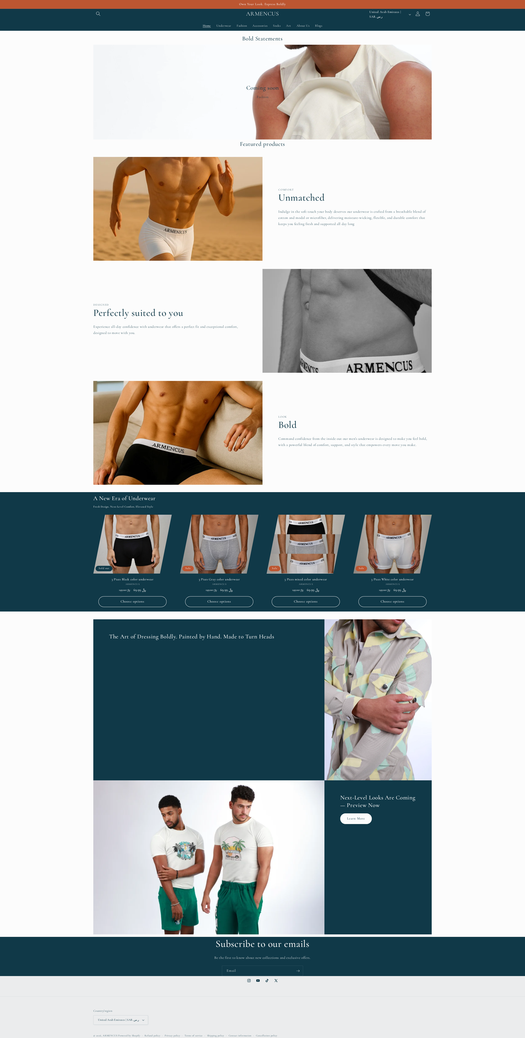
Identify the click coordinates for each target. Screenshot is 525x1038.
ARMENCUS (110, 1035)
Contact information (240, 1035)
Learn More (356, 818)
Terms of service (194, 1035)
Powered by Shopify (129, 1035)
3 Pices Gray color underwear (219, 579)
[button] (98, 14)
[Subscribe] (298, 971)
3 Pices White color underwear (392, 579)
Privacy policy (172, 1035)
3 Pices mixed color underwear (305, 579)
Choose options (132, 601)
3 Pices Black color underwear (133, 579)
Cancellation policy (266, 1035)
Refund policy (152, 1035)
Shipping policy (215, 1035)
